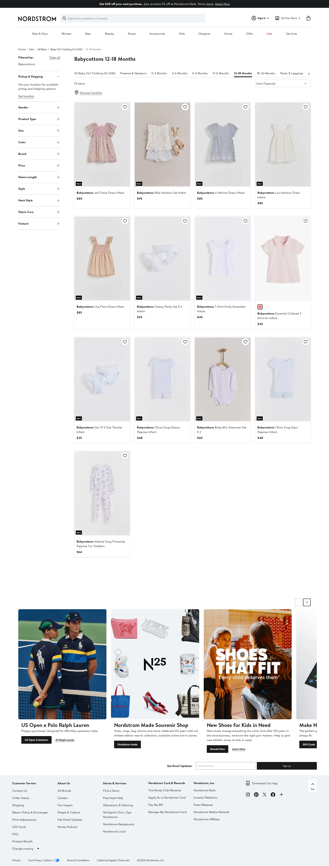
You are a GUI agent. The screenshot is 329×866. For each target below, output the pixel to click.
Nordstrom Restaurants (118, 824)
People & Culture (68, 812)
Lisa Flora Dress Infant (100, 306)
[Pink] (260, 307)
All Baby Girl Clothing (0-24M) (94, 73)
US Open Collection (36, 740)
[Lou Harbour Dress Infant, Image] (283, 144)
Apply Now (222, 4)
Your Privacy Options (40, 860)
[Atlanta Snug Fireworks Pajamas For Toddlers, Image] (102, 493)
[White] (267, 307)
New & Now (40, 34)
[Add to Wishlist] (125, 106)
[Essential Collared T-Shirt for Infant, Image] (283, 258)
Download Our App (265, 783)
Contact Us (19, 790)
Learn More (238, 749)
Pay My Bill (155, 805)
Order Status (20, 798)
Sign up (287, 766)
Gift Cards (309, 744)
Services (291, 34)
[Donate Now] (248, 664)
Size (21, 130)
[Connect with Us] (281, 795)
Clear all (54, 57)
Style (21, 188)
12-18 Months (243, 73)
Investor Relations (206, 797)
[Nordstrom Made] (155, 664)
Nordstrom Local (114, 831)
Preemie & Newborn (133, 73)
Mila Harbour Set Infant (161, 192)
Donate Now (217, 749)
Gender (23, 107)
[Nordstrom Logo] (37, 18)
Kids (182, 34)
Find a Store (111, 790)
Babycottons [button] (26, 64)
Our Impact (65, 805)
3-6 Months (180, 73)
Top (313, 789)
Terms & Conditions (78, 860)
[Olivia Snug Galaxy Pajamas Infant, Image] (162, 379)
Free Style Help (113, 798)
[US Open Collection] (62, 664)
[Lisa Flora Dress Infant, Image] (102, 258)
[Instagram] (248, 795)
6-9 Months (200, 73)
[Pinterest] (256, 795)
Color (22, 142)
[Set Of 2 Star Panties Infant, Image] (102, 379)
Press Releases (203, 805)
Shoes (132, 34)
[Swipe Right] (307, 602)
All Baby (42, 49)
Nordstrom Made (127, 744)
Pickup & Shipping (30, 76)
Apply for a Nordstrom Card (167, 797)
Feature (23, 223)
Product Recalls (22, 841)
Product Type (27, 119)
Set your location (91, 92)
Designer (205, 34)
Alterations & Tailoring (118, 805)
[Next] (309, 73)
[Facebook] (273, 795)
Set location (26, 96)
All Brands (64, 790)
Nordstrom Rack (205, 790)
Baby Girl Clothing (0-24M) (66, 49)
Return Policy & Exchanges (30, 812)
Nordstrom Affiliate (207, 819)
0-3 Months (159, 73)
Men (88, 34)
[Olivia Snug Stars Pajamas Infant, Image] (283, 379)
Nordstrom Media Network (211, 812)
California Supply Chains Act (113, 860)
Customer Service (24, 783)
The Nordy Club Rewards (164, 790)
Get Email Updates (69, 819)
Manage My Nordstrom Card (167, 812)
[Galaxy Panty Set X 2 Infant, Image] (162, 258)
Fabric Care (26, 212)
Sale (269, 34)
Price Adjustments (24, 819)
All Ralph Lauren (64, 740)
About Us (63, 783)
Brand (22, 154)
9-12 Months (221, 73)
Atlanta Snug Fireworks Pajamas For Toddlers (101, 543)
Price (21, 165)
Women (66, 34)
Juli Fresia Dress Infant (100, 192)
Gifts (249, 34)
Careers (62, 798)
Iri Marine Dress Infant (221, 192)
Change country (23, 848)
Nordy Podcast (67, 827)
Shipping (18, 805)
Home (228, 34)
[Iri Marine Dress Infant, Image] (222, 144)
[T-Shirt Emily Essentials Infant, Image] (222, 258)
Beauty (109, 34)
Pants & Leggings (291, 73)
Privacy (16, 860)
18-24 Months (266, 73)
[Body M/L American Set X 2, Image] (222, 379)
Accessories (157, 34)
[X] (264, 795)
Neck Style (25, 200)
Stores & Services (114, 783)
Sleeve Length (27, 177)
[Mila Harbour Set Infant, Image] (162, 144)
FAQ (15, 834)
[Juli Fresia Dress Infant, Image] (102, 144)
